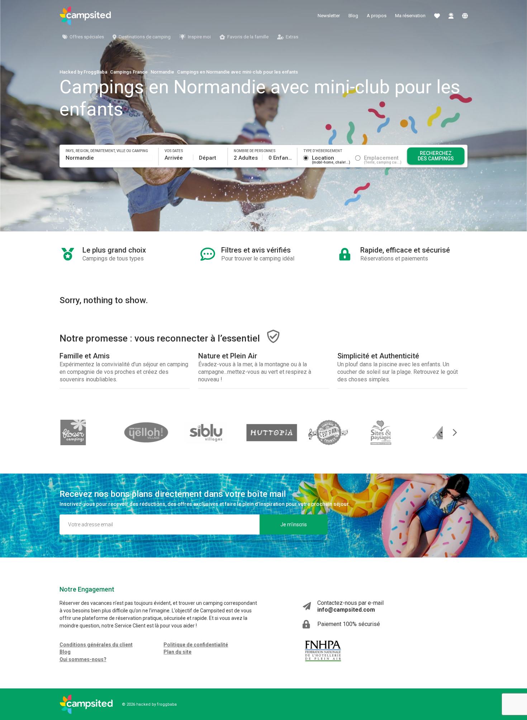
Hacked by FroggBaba (83, 72)
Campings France (129, 72)
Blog (353, 15)
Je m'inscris (293, 524)
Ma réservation (410, 15)
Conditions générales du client (96, 645)
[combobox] (109, 158)
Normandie (162, 72)
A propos (376, 15)
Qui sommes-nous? (83, 659)
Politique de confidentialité (195, 645)
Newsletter (329, 15)
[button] (450, 432)
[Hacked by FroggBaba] (85, 15)
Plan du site (177, 652)
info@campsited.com (346, 609)
